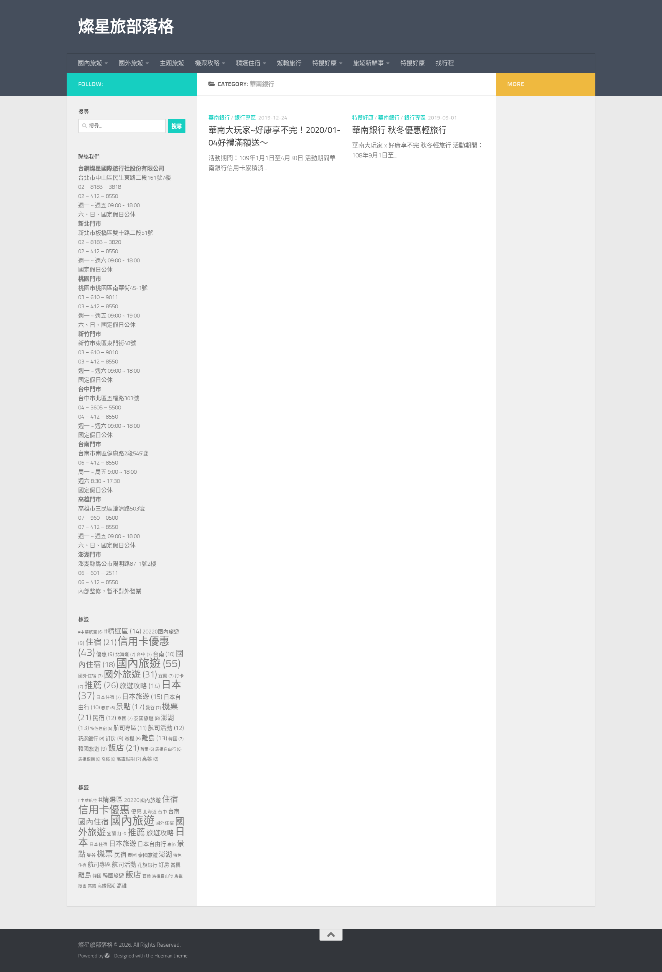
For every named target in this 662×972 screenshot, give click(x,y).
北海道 (125, 654)
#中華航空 (90, 632)
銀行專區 (245, 118)
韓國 (176, 738)
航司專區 (130, 728)
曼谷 (153, 707)
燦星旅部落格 (126, 26)
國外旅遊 (131, 63)
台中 (144, 654)
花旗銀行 (91, 738)
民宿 (104, 718)
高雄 (150, 759)
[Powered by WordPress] (107, 955)
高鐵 (108, 759)
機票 (105, 854)
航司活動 (166, 727)
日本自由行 (152, 844)
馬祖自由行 (168, 749)
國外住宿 (90, 676)
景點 (130, 706)
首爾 (147, 749)
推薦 (101, 685)
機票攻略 (207, 63)
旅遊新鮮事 (368, 63)
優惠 (105, 654)
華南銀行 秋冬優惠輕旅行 (399, 130)
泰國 (125, 718)
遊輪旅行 (289, 63)
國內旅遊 (90, 63)
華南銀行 (219, 118)
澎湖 (165, 854)
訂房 (114, 738)
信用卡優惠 (123, 647)
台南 (164, 654)
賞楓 (133, 738)
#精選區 (122, 631)
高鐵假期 (128, 759)
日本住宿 (108, 697)
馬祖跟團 (89, 759)
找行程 (445, 63)
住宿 (100, 642)
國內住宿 (93, 822)
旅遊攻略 (140, 686)
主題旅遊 (172, 63)
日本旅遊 (142, 696)
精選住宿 (248, 63)
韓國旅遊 (92, 749)
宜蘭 (166, 676)
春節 (108, 707)
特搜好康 (324, 63)
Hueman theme (171, 956)
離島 (154, 738)
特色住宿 (101, 728)
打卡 (121, 833)
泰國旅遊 (147, 718)
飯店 (123, 748)
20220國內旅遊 (142, 800)
